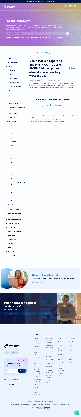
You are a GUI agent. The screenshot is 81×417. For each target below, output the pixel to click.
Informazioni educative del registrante (41, 404)
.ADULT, (48, 83)
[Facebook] (5, 379)
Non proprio (58, 105)
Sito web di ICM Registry (64, 87)
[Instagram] (7, 379)
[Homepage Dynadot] (9, 6)
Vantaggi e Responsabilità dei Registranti (61, 404)
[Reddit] (17, 379)
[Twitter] (12, 379)
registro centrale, (67, 85)
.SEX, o (57, 83)
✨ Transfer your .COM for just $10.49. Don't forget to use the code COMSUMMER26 (39, 1)
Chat (12, 313)
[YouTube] (15, 379)
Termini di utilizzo (27, 404)
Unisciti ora (22, 370)
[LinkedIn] (9, 379)
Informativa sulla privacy (16, 404)
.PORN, (53, 83)
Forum (29, 313)
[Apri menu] (75, 6)
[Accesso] (65, 6)
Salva (73, 68)
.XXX (60, 83)
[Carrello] (70, 6)
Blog (46, 313)
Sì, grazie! (46, 105)
